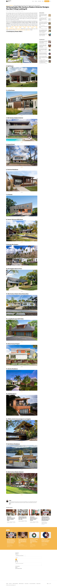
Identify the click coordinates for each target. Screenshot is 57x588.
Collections (11, 5)
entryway (18, 28)
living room (25, 26)
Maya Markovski (10, 544)
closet (32, 27)
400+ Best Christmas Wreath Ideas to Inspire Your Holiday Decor (43, 50)
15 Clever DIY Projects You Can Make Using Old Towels (43, 34)
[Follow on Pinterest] (10, 504)
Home (7, 5)
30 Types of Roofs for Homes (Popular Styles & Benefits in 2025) (43, 15)
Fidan (10, 500)
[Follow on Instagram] (49, 583)
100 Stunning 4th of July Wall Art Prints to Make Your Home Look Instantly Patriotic (43, 42)
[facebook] (9, 504)
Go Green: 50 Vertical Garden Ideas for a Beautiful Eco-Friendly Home (43, 57)
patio (24, 29)
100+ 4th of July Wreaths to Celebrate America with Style (43, 53)
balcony (28, 29)
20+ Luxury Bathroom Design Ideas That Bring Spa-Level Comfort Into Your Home (43, 31)
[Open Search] (50, 1)
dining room (29, 26)
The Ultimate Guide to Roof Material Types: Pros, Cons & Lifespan (43, 19)
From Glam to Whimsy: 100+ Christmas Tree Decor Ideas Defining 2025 (42, 46)
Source (22, 217)
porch (16, 29)
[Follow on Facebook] (47, 583)
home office (18, 27)
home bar (26, 27)
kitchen (12, 26)
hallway (13, 28)
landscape (21, 29)
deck (18, 29)
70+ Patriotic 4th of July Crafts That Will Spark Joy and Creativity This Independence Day (43, 61)
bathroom (16, 26)
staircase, (10, 28)
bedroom (20, 26)
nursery (11, 27)
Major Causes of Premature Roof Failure (43, 27)
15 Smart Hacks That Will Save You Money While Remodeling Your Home (43, 23)
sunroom (33, 26)
